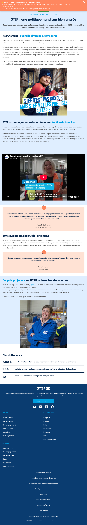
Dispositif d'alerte (43, 505)
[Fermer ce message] (84, 2)
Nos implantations (43, 500)
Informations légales (43, 472)
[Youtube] (34, 406)
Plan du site (43, 511)
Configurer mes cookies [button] (43, 489)
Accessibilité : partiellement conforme (43, 516)
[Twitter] (40, 406)
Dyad (32, 285)
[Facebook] (52, 406)
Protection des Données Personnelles (43, 483)
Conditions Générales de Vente (43, 478)
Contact (43, 494)
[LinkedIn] (46, 406)
